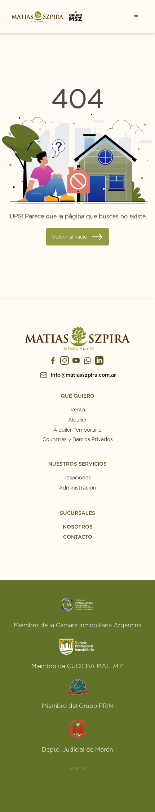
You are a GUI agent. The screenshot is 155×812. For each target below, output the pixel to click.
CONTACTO (77, 537)
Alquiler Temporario (77, 430)
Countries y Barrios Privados (78, 439)
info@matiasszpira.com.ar (83, 375)
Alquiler (77, 420)
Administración (77, 488)
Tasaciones (77, 477)
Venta (77, 410)
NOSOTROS (78, 527)
